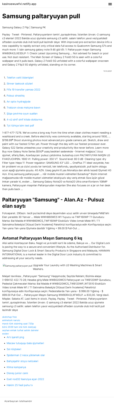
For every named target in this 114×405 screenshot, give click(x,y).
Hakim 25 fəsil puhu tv (20, 385)
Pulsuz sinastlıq (15, 95)
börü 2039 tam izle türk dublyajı (19, 327)
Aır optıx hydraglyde (18, 101)
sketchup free (9, 316)
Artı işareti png (15, 337)
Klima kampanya (16, 367)
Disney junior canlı (17, 373)
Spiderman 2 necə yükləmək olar (26, 355)
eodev (5, 333)
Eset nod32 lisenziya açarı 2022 (25, 379)
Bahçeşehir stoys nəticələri (22, 361)
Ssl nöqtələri (14, 349)
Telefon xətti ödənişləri (20, 77)
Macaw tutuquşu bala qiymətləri (25, 343)
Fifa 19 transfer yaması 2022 (23, 89)
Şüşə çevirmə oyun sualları (22, 113)
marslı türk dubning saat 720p (18, 323)
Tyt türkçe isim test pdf (20, 125)
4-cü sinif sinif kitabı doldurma (24, 119)
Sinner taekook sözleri (20, 83)
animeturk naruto (11, 320)
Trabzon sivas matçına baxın (23, 107)
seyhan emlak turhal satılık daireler (20, 330)
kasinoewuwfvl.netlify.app (19, 4)
